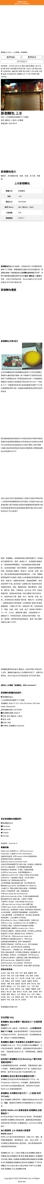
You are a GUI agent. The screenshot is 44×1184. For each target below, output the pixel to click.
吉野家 (33, 74)
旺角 (23, 68)
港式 (2, 120)
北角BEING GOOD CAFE (9, 875)
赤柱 (8, 997)
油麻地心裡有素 (20, 931)
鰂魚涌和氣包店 (34, 957)
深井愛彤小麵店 (6, 925)
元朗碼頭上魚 (18, 949)
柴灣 (28, 984)
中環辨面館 (33, 888)
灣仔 (35, 973)
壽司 (15, 74)
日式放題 (10, 74)
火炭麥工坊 (5, 888)
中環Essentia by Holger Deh (22, 936)
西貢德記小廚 (5, 880)
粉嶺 (12, 984)
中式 (39, 66)
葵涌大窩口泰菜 (6, 965)
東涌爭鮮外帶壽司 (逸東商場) (11, 859)
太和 (32, 994)
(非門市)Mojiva (33, 955)
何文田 (25, 992)
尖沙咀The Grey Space (9, 872)
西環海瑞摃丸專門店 (19, 880)
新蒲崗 (17, 981)
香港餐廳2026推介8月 (9, 1007)
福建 (13, 71)
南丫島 (17, 1000)
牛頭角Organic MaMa (9, 907)
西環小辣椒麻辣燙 (24, 941)
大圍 (8, 984)
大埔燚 (20, 870)
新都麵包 (24, 52)
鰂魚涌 (9, 986)
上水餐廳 (16, 52)
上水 (20, 196)
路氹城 (35, 981)
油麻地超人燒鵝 (21, 957)
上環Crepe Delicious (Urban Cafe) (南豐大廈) (17, 904)
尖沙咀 (3, 973)
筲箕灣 (3, 986)
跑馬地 (17, 997)
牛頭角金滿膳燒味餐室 (31, 896)
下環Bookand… (6, 949)
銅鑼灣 (30, 973)
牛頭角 (11, 989)
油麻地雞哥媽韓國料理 (9, 941)
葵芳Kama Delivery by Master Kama (14, 862)
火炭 (22, 989)
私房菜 (3, 68)
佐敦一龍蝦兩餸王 (22, 891)
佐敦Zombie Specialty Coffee (11, 896)
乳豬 (27, 71)
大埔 (27, 976)
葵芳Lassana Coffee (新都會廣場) (25, 856)
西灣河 (17, 989)
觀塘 (15, 68)
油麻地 (29, 981)
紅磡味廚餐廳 (28, 870)
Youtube (6, 826)
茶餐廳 (31, 66)
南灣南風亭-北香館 (17, 909)
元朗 (8, 973)
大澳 (12, 1000)
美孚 (40, 992)
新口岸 (9, 992)
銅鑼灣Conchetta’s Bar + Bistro (23, 928)
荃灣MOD (29, 933)
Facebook (7, 829)
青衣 (38, 984)
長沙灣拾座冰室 (29, 883)
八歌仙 (28, 68)
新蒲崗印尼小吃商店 (23, 960)
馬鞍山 (7, 981)
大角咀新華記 (33, 912)
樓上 (9, 71)
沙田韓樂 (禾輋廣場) (22, 952)
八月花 (32, 71)
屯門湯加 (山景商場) (34, 931)
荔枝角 (17, 984)
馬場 (35, 997)
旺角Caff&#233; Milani (9, 920)
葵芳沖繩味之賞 (29, 949)
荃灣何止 (13, 955)
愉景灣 (3, 1000)
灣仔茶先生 (28, 963)
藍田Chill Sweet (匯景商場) (27, 907)
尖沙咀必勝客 (5, 912)
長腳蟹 (19, 74)
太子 (16, 978)
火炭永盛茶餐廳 (6, 915)
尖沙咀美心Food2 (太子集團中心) (25, 923)
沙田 (12, 976)
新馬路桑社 (5, 917)
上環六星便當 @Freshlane (24, 901)
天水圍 (27, 978)
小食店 (13, 120)
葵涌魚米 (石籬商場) (34, 864)
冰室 (16, 66)
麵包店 (7, 120)
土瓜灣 (38, 978)
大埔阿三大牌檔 (26, 899)
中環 (8, 976)
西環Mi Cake (5, 947)
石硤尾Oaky (5, 909)
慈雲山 (3, 992)
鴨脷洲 (33, 989)
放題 (36, 71)
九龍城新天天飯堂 (16, 878)
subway (4, 76)
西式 (17, 71)
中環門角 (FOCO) (21, 944)
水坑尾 (3, 997)
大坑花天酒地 (29, 878)
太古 (28, 986)
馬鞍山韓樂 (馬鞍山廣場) (18, 888)
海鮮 (38, 74)
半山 (28, 994)
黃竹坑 (19, 992)
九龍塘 (3, 994)
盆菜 (4, 74)
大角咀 (36, 976)
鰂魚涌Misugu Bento (8, 886)
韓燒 (36, 68)
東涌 (2, 989)
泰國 (27, 66)
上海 (35, 66)
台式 (23, 74)
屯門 (21, 973)
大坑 (18, 994)
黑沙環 (23, 984)
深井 (27, 997)
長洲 (38, 989)
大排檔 (5, 71)
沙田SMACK (5, 878)
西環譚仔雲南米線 (7, 944)
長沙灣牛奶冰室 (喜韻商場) (20, 947)
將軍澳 (22, 976)
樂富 (8, 994)
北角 (32, 978)
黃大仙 (33, 984)
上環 (32, 68)
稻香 (7, 68)
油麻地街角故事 (6, 856)
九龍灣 (3, 978)
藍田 (6, 989)
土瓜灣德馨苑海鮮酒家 (24, 867)
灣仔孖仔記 (28, 939)
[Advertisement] (22, 28)
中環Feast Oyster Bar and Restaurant (14, 894)
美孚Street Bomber (8, 960)
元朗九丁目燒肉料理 (8, 891)
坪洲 (8, 1000)
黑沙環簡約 (5, 955)
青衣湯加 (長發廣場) (32, 915)
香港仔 (23, 986)
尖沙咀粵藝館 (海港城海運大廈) (12, 883)
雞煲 (20, 71)
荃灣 (16, 973)
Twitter (6, 832)
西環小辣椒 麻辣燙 (7, 952)
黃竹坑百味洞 (18, 965)
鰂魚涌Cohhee (20, 933)
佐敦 (12, 978)
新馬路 (3, 984)
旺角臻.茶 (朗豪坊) (7, 931)
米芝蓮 (19, 68)
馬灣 (31, 997)
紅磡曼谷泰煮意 (24, 920)
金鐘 (14, 992)
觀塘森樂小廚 (35, 952)
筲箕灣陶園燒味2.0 (25, 872)
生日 (19, 66)
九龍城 (23, 981)
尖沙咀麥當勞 (22, 955)
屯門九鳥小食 (5, 936)
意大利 (11, 66)
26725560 (22, 202)
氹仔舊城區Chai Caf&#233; (27, 886)
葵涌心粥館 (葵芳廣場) (32, 965)
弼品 (24, 71)
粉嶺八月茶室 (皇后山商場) (29, 875)
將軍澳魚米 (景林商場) (9, 870)
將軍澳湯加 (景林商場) (33, 909)
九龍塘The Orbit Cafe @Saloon (21, 854)
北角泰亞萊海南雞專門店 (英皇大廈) (13, 864)
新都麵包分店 (7, 823)
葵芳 (12, 981)
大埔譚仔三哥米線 (7, 901)
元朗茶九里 (35, 920)
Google (5, 836)
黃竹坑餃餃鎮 (33, 944)
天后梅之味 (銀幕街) (8, 957)
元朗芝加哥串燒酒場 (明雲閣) (23, 925)
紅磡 (16, 976)
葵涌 (8, 978)
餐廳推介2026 (6, 52)
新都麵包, (5, 703)
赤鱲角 (27, 989)
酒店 (23, 66)
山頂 (12, 997)
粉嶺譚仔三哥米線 (7, 933)
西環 (31, 976)
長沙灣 (22, 978)
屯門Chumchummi (26, 851)
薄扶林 (23, 994)
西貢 (37, 986)
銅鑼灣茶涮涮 (5, 928)
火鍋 (11, 68)
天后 (18, 986)
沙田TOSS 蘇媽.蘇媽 (8, 867)
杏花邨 (23, 1000)
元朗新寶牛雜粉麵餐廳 (20, 912)
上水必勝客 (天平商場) (18, 917)
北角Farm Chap (6, 923)
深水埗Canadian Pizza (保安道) (12, 963)
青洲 (39, 997)
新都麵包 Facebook (16, 725)
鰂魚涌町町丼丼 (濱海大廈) (10, 899)
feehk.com (27, 1178)
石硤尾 (35, 992)
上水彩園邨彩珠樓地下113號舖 (17, 117)
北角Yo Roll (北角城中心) (9, 851)
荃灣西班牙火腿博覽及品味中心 (12, 939)
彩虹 (22, 997)
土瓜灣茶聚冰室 (18, 915)
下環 (32, 986)
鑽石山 (13, 994)
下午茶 (28, 74)
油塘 (30, 992)
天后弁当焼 (5, 854)
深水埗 (3, 976)
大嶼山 (38, 994)
